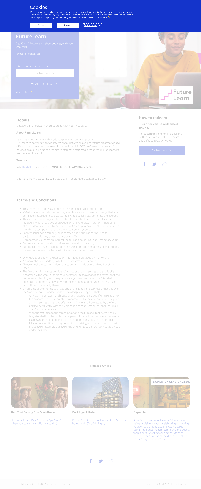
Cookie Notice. (101, 17)
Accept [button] (41, 25)
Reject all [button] (67, 25)
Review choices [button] (90, 25)
